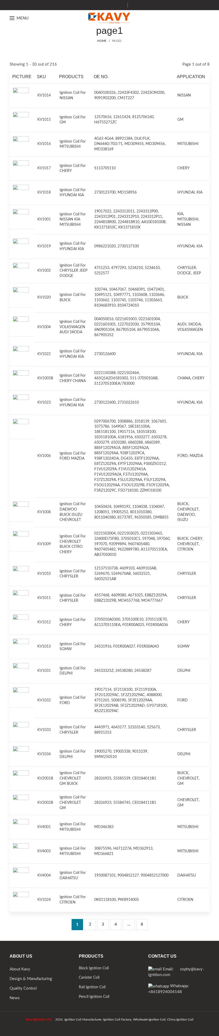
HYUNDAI (186, 192)
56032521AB (105, 579)
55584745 (121, 803)
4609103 (127, 568)
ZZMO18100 (150, 490)
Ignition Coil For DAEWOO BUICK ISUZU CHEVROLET (73, 512)
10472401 (155, 289)
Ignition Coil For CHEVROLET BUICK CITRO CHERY (73, 544)
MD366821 (104, 854)
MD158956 (127, 192)
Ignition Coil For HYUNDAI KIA (73, 192)
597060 (163, 539)
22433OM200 (152, 93)
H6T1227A (122, 848)
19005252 (119, 512)
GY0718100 (157, 706)
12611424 (121, 117)
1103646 (156, 295)
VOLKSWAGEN (190, 330)
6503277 (142, 437)
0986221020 (105, 246)
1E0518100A (105, 437)
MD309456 (155, 144)
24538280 (123, 671)
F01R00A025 (133, 625)
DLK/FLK (142, 138)
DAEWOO (186, 515)
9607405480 (138, 544)
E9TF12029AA (130, 464)
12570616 (102, 117)
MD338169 (104, 149)
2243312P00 (147, 211)
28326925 (102, 778)
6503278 (158, 437)
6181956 (125, 437)
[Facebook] (94, 5)
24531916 (102, 646)
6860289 (152, 442)
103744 (100, 289)
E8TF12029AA (147, 458)
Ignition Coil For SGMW (73, 646)
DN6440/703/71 (108, 144)
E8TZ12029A (105, 464)
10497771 (121, 295)
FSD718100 (128, 490)
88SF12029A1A (107, 448)
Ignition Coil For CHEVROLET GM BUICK (73, 778)
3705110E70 (156, 619)
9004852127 (128, 875)
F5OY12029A (157, 485)
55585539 (121, 778)
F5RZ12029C (105, 490)
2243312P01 (105, 217)
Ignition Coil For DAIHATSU (73, 875)
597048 (148, 539)
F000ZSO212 (155, 464)
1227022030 (128, 324)
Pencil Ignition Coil (94, 997)
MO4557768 (128, 601)
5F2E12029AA (140, 700)
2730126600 (105, 354)
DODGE (184, 273)
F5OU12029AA (107, 485)
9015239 (139, 751)
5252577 (101, 273)
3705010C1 (130, 539)
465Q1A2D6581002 (111, 378)
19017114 (102, 690)
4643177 (118, 727)
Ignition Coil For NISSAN (73, 95)
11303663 (153, 300)
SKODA (194, 324)
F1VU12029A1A (132, 469)
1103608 (139, 295)
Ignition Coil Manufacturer (82, 1019)
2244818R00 (105, 222)
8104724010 (128, 305)
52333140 (136, 727)
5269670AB (121, 574)
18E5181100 (105, 432)
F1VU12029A (105, 469)
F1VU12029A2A (107, 474)
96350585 (142, 517)
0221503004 (105, 533)
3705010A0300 (107, 619)
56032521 (141, 574)
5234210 (135, 268)
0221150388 (105, 373)
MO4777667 (152, 601)
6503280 (118, 442)
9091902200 (105, 98)
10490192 (121, 507)
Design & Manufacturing (31, 979)
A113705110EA (154, 549)
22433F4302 (128, 93)
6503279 (101, 442)
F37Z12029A (105, 480)
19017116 (126, 432)
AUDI (181, 324)
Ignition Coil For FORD (73, 700)
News (15, 998)
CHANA (183, 378)
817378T (125, 517)
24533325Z (104, 671)
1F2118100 (122, 690)
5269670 (101, 574)
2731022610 (128, 402)
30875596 (102, 848)
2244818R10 (128, 222)
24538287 (142, 671)
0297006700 (105, 421)
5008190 (118, 700)
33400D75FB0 (106, 539)
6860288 (135, 442)
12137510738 (106, 568)
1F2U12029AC (106, 695)
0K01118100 (105, 900)
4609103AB (146, 568)
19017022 (102, 211)
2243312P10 (128, 217)
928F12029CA (132, 453)
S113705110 (105, 168)
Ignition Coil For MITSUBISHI (73, 144)
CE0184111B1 (144, 803)
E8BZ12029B (105, 601)
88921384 (123, 138)
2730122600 (105, 402)
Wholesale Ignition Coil (149, 1019)
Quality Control (23, 988)
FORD (182, 456)
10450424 (102, 507)
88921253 (102, 732)
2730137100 (128, 246)
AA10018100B (153, 222)
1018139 (141, 421)
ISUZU (182, 520)
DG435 (127, 458)
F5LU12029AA (130, 480)
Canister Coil (89, 977)
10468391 (136, 289)
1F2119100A (145, 690)
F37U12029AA (135, 474)
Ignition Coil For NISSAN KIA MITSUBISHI (73, 219)
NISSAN (184, 95)
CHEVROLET (188, 509)
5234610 (152, 268)
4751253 (101, 268)
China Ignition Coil (180, 1019)
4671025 (135, 595)
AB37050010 (105, 555)
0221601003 (126, 319)
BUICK (182, 297)
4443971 (101, 727)
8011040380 (105, 517)
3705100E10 (132, 619)
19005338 (121, 751)
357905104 (150, 324)
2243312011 (124, 211)
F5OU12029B (133, 485)
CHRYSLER (186, 268)
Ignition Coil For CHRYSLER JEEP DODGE (73, 271)
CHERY (183, 168)
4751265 (101, 700)
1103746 (135, 300)
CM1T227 (126, 98)
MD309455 (134, 144)
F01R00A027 (124, 646)
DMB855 (161, 517)
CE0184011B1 (144, 778)
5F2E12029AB (106, 706)
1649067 (118, 426)
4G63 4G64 (104, 138)
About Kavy (20, 969)
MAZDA (196, 456)
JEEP (197, 273)
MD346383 (104, 827)
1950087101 (105, 875)
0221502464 (128, 373)
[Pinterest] (114, 5)
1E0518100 (146, 432)
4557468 (101, 595)
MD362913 (142, 848)
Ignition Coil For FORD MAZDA (73, 456)
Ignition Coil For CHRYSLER (73, 574)
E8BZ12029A (156, 595)
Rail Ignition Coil (92, 987)
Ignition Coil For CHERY (73, 168)
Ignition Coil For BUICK (73, 297)
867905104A (148, 330)
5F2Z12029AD (132, 706)
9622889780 (128, 549)
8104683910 (105, 305)
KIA (199, 192)
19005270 (102, 751)
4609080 (118, 595)
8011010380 (140, 512)
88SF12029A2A (135, 448)
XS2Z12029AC (106, 711)
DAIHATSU (186, 875)
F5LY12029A (154, 480)
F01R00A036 (157, 625)
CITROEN (185, 549)
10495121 (102, 295)
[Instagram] (101, 5)
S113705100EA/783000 (114, 384)
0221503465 (151, 533)
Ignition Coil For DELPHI (73, 671)
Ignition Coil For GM (73, 120)
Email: (171, 969)
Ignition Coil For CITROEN (73, 899)
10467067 (117, 289)
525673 (153, 727)
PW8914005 (128, 900)
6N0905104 (104, 330)
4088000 (154, 695)
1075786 (101, 426)
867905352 (104, 335)
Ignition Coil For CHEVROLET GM (73, 803)
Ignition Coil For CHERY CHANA (73, 378)
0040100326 (105, 93)
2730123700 (105, 192)
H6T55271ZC (105, 122)
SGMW (183, 646)
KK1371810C (105, 227)
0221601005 (105, 324)
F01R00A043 (148, 646)
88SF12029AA (106, 453)
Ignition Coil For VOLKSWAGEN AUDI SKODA (73, 327)
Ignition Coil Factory (117, 1019)
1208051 (101, 512)
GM (180, 120)
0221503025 (128, 533)
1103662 (101, 300)
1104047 (156, 507)
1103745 (118, 300)
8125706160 (143, 117)
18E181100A (139, 426)
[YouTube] (108, 5)
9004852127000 (155, 875)
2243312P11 (151, 217)
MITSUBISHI (187, 144)
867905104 (125, 330)
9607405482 (105, 549)
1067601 (158, 421)
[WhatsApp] (121, 5)
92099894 (117, 544)
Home (101, 40)
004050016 (104, 319)
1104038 (139, 507)
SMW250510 (105, 757)
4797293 (118, 268)
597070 (100, 544)
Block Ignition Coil (94, 968)
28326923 (102, 803)
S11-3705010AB (144, 378)
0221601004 (149, 319)
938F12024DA (106, 458)
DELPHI (183, 671)
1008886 (125, 421)
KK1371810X (129, 227)
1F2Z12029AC (133, 695)
